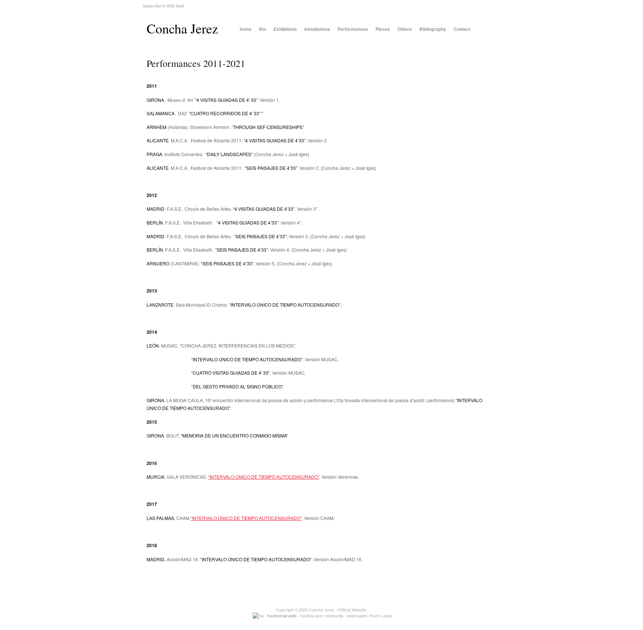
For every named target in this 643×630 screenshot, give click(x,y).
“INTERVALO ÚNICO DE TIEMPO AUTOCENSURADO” (263, 477)
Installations (317, 29)
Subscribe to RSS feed (163, 6)
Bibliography (432, 29)
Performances (353, 29)
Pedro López (381, 615)
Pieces (382, 29)
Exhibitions (285, 29)
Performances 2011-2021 (196, 63)
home (246, 29)
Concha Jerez (182, 28)
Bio (262, 29)
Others (404, 29)
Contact (462, 29)
